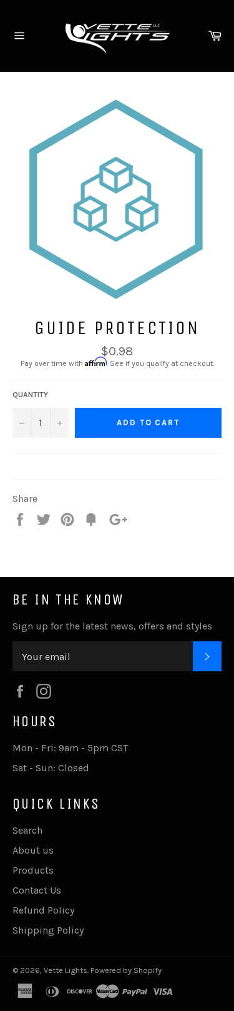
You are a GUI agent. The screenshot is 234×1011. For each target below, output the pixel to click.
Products (33, 870)
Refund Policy (43, 910)
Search (27, 830)
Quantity (30, 394)
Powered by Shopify (126, 970)
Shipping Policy (48, 930)
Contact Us (36, 890)
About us (33, 850)
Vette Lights (65, 970)
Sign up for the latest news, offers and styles (112, 626)
